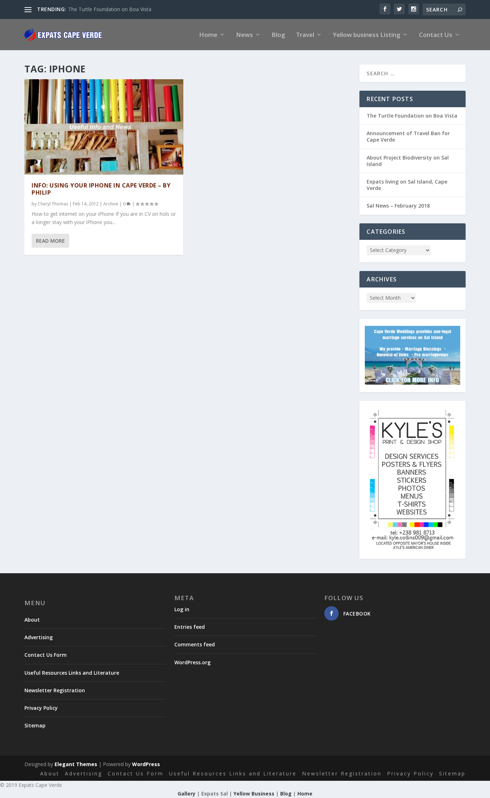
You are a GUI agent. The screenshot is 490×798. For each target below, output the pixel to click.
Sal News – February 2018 (398, 205)
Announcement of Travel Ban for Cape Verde (408, 136)
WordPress (146, 764)
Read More (50, 240)
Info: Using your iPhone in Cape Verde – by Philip (101, 189)
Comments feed (194, 644)
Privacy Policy (41, 707)
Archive (110, 204)
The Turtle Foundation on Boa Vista (109, 9)
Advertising (38, 637)
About (32, 619)
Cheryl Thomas (53, 204)
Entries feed (189, 626)
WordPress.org (192, 662)
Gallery (186, 793)
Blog (278, 35)
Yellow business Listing (366, 35)
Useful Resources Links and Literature (71, 672)
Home (208, 35)
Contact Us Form (45, 654)
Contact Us (435, 35)
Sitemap (35, 725)
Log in (181, 609)
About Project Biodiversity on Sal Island (408, 160)
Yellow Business (254, 793)
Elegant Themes (76, 764)
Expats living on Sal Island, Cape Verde (407, 184)
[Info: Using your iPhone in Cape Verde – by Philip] (103, 127)
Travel (305, 35)
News (244, 35)
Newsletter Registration (54, 690)
